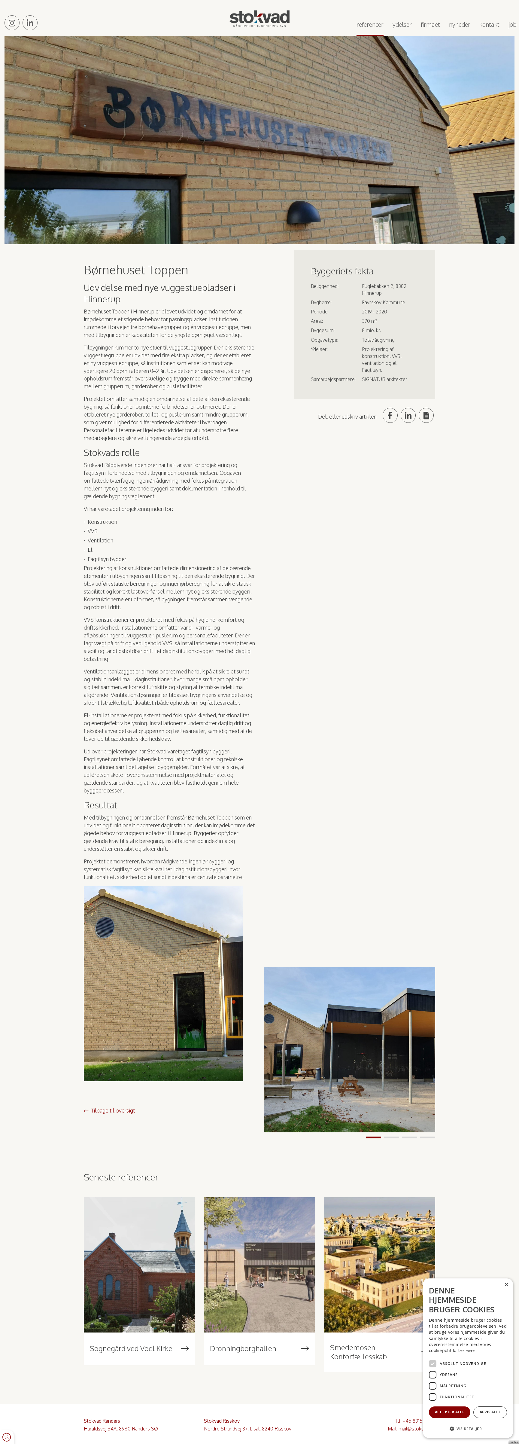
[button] (468, 1428)
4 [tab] (427, 1137)
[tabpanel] (349, 1049)
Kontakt (489, 24)
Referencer (370, 24)
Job (512, 24)
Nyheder (459, 24)
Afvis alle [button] (490, 1412)
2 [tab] (391, 1137)
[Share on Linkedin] (408, 415)
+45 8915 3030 (419, 1421)
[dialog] (468, 1358)
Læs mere (466, 1350)
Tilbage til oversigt (113, 1110)
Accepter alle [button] (449, 1412)
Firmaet (430, 24)
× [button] (506, 1285)
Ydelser (402, 24)
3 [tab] (409, 1137)
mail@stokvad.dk (417, 1429)
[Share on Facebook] (390, 415)
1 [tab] (373, 1137)
